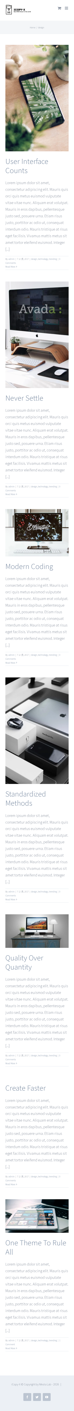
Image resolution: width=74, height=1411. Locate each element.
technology (43, 259)
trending (53, 259)
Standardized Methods (25, 798)
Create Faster (25, 1088)
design (34, 259)
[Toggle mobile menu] (67, 8)
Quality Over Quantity (24, 962)
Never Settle (24, 398)
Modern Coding (29, 566)
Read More (10, 266)
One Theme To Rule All (35, 1247)
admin (11, 259)
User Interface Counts (26, 165)
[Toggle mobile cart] (59, 8)
